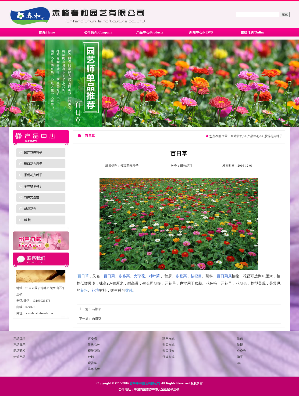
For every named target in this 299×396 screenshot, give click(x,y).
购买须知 (168, 350)
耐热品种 (186, 165)
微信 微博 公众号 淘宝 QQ (241, 351)
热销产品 (19, 357)
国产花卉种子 (33, 152)
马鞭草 (96, 309)
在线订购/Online (252, 32)
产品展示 (19, 344)
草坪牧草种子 (33, 186)
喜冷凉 (92, 338)
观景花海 (94, 350)
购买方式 (168, 344)
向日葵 (96, 318)
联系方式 (168, 338)
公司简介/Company (98, 32)
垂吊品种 (94, 369)
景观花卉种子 (33, 175)
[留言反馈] (41, 249)
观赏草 (92, 363)
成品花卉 (30, 208)
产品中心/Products (149, 32)
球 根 (27, 220)
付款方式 (168, 357)
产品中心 (253, 136)
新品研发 (19, 350)
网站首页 (237, 136)
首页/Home (47, 32)
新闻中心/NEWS (201, 32)
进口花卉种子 (33, 163)
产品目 (17, 338)
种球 (91, 357)
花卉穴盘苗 (31, 197)
